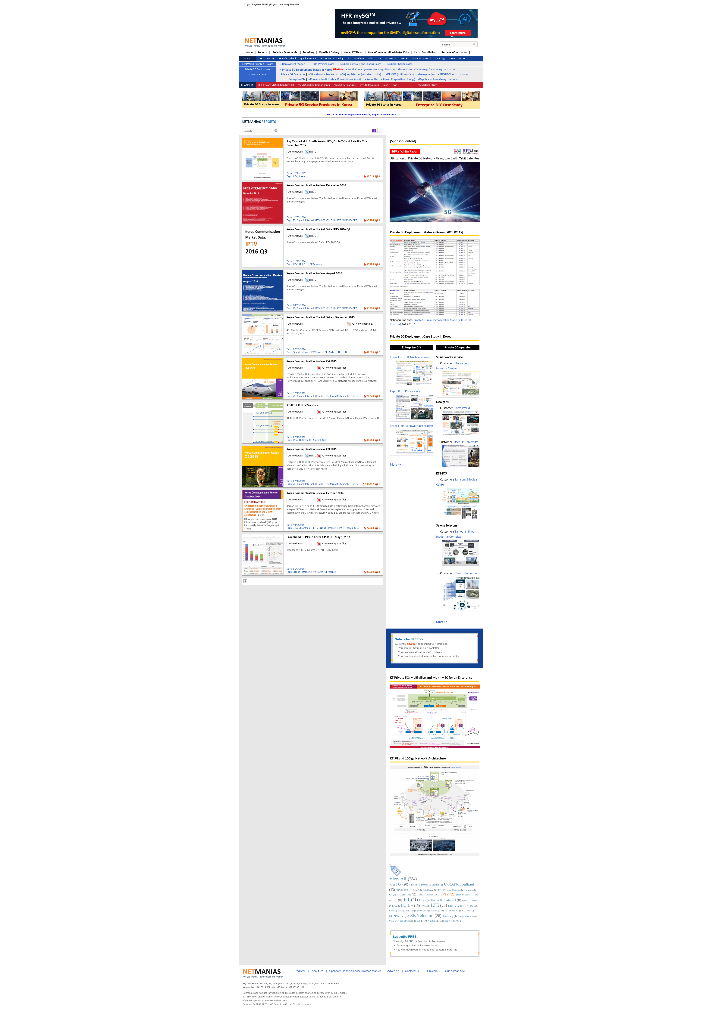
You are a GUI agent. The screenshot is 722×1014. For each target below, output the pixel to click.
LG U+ (333, 220)
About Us (294, 4)
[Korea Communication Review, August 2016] (262, 271)
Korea (302, 176)
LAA (394, 905)
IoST (477, 894)
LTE (339, 220)
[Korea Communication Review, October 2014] (262, 491)
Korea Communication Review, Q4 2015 (312, 361)
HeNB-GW (432, 894)
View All (397, 878)
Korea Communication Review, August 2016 (314, 273)
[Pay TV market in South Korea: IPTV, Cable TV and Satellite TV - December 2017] (262, 139)
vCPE (458, 920)
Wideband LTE (434, 920)
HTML (312, 151)
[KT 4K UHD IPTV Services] (262, 403)
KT (327, 220)
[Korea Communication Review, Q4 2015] (262, 359)
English (274, 4)
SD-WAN (466, 910)
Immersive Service (463, 894)
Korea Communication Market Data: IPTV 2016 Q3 (318, 229)
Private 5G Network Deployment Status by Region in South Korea (361, 114)
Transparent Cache (465, 916)
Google (420, 894)
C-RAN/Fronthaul (301, 528)
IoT (323, 220)
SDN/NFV (347, 220)
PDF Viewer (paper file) (334, 367)
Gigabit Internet (305, 220)
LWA (472, 905)
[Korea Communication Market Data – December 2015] (262, 315)
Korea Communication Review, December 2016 (316, 185)
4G (390, 884)
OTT (443, 910)
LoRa (391, 910)
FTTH (314, 528)
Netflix (434, 910)
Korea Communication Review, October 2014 (315, 493)
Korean (284, 4)
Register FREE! (260, 4)
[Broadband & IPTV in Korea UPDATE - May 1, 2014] (262, 535)
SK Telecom (359, 220)
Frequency (468, 889)
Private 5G (454, 910)
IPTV (295, 176)
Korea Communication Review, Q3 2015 (312, 449)
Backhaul (436, 884)
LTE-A (452, 905)
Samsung (447, 916)
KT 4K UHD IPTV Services (302, 405)
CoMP (416, 889)
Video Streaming (405, 920)
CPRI (406, 889)
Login (247, 4)
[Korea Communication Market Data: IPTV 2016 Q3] (262, 227)
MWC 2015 (422, 910)
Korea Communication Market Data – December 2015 (321, 317)
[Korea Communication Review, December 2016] (262, 183)
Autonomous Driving (418, 884)
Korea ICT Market (326, 352)
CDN (398, 889)
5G (294, 220)
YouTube (448, 920)
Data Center (427, 889)
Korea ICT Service (470, 900)
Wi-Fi (420, 920)
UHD (344, 352)
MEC (400, 910)
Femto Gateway (453, 889)
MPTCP (410, 910)
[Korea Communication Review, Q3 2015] (262, 447)
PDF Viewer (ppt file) (362, 324)
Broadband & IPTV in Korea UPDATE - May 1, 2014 (318, 537)
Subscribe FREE (407, 639)
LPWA (424, 905)
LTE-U (463, 905)
